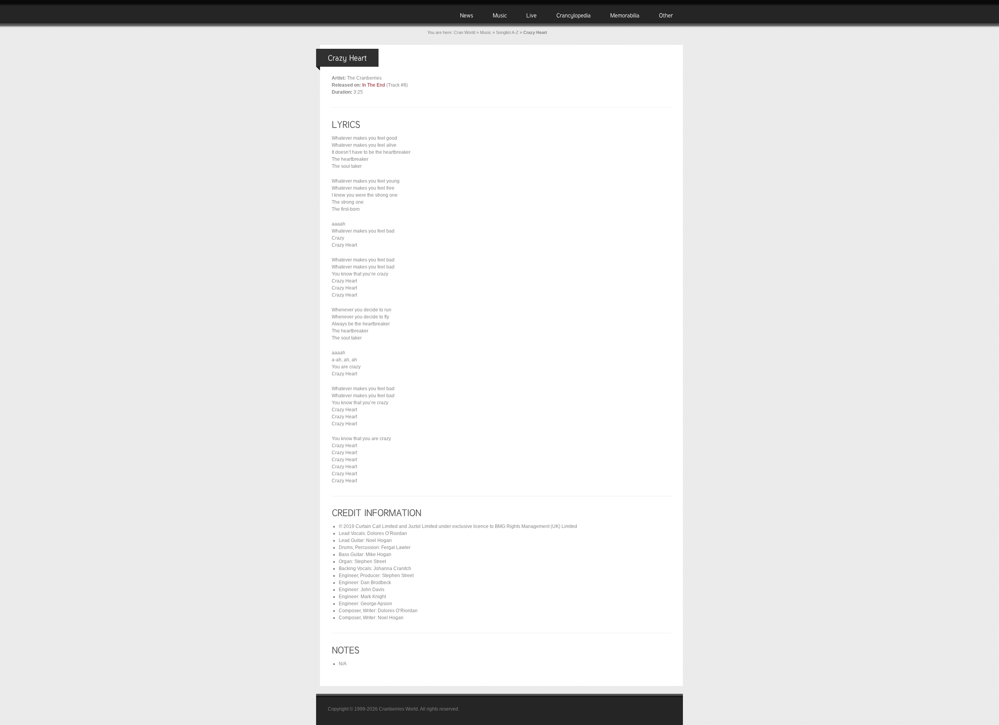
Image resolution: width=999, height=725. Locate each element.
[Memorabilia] (625, 15)
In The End (373, 85)
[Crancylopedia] (574, 15)
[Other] (666, 15)
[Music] (500, 15)
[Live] (532, 15)
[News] (466, 15)
